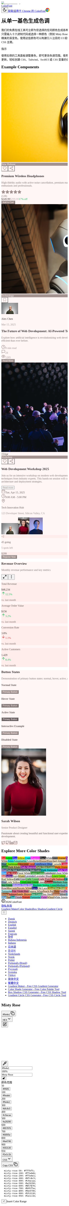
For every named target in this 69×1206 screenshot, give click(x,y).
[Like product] (4, 168)
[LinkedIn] (11, 843)
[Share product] (11, 168)
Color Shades (25, 909)
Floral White (23, 873)
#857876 (7, 1128)
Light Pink (44, 879)
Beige (36, 861)
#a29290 (7, 1121)
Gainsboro (49, 873)
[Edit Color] (4, 1024)
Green (9, 858)
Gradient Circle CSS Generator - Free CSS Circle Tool (37, 995)
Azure (30, 861)
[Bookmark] (4, 300)
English (12, 924)
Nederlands (14, 954)
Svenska (12, 972)
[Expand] (4, 577)
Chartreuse (12, 864)
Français (12, 933)
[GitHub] (7, 843)
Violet (44, 897)
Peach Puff (48, 891)
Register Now (9, 557)
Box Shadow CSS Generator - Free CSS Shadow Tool (37, 992)
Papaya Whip (35, 891)
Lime (23, 882)
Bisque (43, 861)
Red (3, 858)
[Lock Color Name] (3, 1078)
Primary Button (10, 692)
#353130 (7, 1148)
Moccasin (12, 888)
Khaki (21, 876)
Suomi (11, 930)
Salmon (13, 894)
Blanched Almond (56, 861)
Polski (11, 960)
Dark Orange (62, 867)
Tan (8, 897)
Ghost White (61, 873)
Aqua (11, 861)
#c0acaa (7, 1115)
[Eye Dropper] (4, 1063)
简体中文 (13, 979)
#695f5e (6, 1135)
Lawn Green (58, 876)
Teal (12, 897)
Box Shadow (39, 909)
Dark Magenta (28, 867)
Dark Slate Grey (32, 870)
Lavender (30, 876)
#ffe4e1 (6, 1102)
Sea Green (37, 894)
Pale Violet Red (20, 891)
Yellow (21, 858)
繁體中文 (13, 983)
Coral (31, 864)
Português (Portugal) (19, 966)
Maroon (49, 882)
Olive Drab (59, 888)
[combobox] (4, 913)
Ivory (15, 876)
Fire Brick (11, 873)
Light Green (32, 879)
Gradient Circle (54, 909)
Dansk (11, 918)
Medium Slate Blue (22, 885)
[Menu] (11, 577)
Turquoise (35, 897)
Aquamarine (20, 861)
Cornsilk (56, 864)
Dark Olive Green (45, 867)
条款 (9, 905)
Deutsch (12, 921)
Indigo (9, 876)
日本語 (12, 946)
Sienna (56, 894)
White (49, 858)
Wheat (50, 897)
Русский (13, 969)
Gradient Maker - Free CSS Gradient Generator (33, 986)
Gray (55, 858)
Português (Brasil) (17, 963)
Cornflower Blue (43, 864)
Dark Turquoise (49, 870)
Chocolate (23, 864)
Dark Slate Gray (15, 870)
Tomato (26, 897)
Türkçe (12, 975)
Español (12, 927)
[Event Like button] (4, 461)
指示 (4, 48)
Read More (8, 361)
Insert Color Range (17, 1201)
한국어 (12, 950)
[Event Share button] (11, 461)
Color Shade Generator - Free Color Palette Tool (33, 989)
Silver (63, 894)
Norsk (11, 957)
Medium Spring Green (45, 885)
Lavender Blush (43, 876)
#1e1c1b (7, 1154)
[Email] (15, 843)
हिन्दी (10, 936)
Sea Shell (47, 894)
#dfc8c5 (6, 1108)
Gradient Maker (9, 909)
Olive (50, 888)
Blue (14, 858)
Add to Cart (8, 202)
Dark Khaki (14, 867)
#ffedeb (6, 1095)
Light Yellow (13, 882)
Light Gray (20, 879)
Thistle (18, 897)
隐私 (4, 905)
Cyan (27, 858)
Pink (61, 891)
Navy (35, 888)
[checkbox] (4, 1201)
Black (43, 858)
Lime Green (32, 882)
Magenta (35, 858)
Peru (56, 891)
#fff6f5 (6, 1089)
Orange (61, 858)
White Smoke (61, 897)
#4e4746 (7, 1141)
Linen (41, 882)
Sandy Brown (24, 894)
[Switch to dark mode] (4, 10)
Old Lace (42, 888)
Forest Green (37, 873)
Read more (8, 487)
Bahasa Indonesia (17, 939)
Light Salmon (57, 879)
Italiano (12, 942)
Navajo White (24, 888)
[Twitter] (3, 843)
